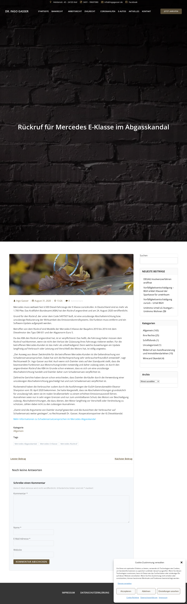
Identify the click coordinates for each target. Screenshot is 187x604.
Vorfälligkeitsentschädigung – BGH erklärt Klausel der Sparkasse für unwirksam (158, 291)
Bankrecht (57, 11)
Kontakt (146, 11)
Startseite (43, 11)
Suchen (144, 255)
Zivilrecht (89, 11)
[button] (181, 562)
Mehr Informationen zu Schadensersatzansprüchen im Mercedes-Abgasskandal (54, 419)
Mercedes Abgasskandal (26, 443)
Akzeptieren (125, 591)
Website (17, 549)
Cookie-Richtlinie (132, 597)
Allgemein (18, 430)
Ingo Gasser (22, 300)
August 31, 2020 (43, 300)
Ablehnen (146, 591)
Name (17, 527)
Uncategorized (150, 345)
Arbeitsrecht (75, 11)
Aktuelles (134, 11)
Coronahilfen (107, 11)
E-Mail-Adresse (21, 538)
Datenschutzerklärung (148, 597)
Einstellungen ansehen (169, 591)
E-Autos (122, 11)
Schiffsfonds (149, 340)
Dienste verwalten (125, 583)
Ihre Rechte (149, 335)
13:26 (59, 300)
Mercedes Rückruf (69, 443)
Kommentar (20, 493)
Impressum (163, 597)
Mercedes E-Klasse (48, 443)
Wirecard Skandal (152, 358)
